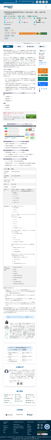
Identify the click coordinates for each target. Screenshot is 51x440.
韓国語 (12, 35)
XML (4, 432)
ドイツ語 (11, 30)
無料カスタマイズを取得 (31, 116)
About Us (5, 425)
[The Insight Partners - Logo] (8, 6)
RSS (4, 430)
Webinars (29, 431)
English (6, 30)
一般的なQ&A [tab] (31, 46)
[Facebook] (37, 2)
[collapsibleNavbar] (46, 6)
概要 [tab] (8, 46)
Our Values (15, 432)
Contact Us (5, 427)
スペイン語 (7, 33)
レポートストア (11, 43)
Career (4, 429)
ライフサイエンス (18, 43)
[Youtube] (41, 428)
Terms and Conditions (18, 426)
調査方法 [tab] (42, 46)
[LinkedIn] (43, 2)
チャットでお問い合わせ (43, 84)
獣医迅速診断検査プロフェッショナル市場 (31, 43)
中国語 (6, 38)
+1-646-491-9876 (24, 1)
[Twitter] (40, 2)
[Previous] (17, 384)
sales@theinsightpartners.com (42, 64)
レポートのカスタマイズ (43, 78)
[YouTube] (46, 2)
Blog (28, 432)
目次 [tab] (20, 46)
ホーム (5, 43)
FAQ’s (14, 431)
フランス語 (13, 33)
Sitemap (29, 434)
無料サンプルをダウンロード (27, 33)
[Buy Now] (41, 33)
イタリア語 (7, 35)
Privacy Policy (16, 424)
